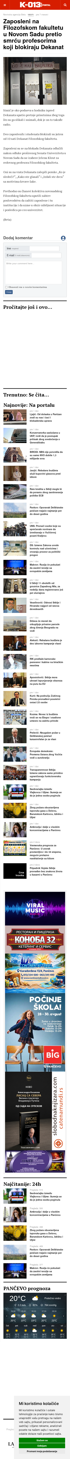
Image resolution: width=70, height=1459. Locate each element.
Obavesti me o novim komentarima (27, 287)
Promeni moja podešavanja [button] (42, 1451)
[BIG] (35, 1032)
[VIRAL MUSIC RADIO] (35, 908)
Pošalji (9, 292)
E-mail (18, 255)
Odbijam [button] (42, 1445)
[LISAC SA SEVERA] (35, 1110)
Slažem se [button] (42, 1440)
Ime (12, 248)
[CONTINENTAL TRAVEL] (35, 973)
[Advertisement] (35, 350)
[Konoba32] (35, 939)
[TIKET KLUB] (35, 1161)
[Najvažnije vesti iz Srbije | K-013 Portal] (35, 4)
